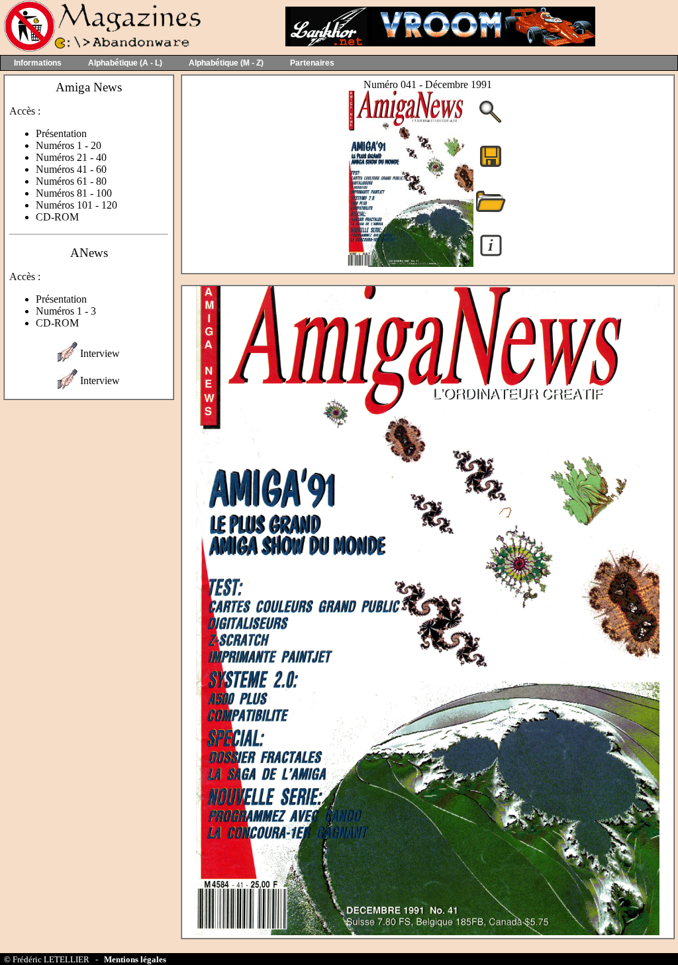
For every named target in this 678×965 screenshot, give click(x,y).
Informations (38, 63)
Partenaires (312, 63)
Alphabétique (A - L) (125, 63)
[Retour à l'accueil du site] (101, 48)
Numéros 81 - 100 (74, 193)
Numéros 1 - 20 (68, 145)
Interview (100, 353)
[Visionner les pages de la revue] (410, 263)
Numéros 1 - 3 (66, 311)
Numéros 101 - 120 (76, 205)
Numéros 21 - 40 (71, 157)
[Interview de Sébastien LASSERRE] (67, 358)
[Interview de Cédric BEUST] (67, 385)
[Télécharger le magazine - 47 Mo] (490, 166)
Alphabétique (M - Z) (226, 63)
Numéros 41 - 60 (71, 169)
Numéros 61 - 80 (71, 181)
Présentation (61, 133)
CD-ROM (57, 217)
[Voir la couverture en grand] (490, 121)
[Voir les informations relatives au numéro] (491, 255)
